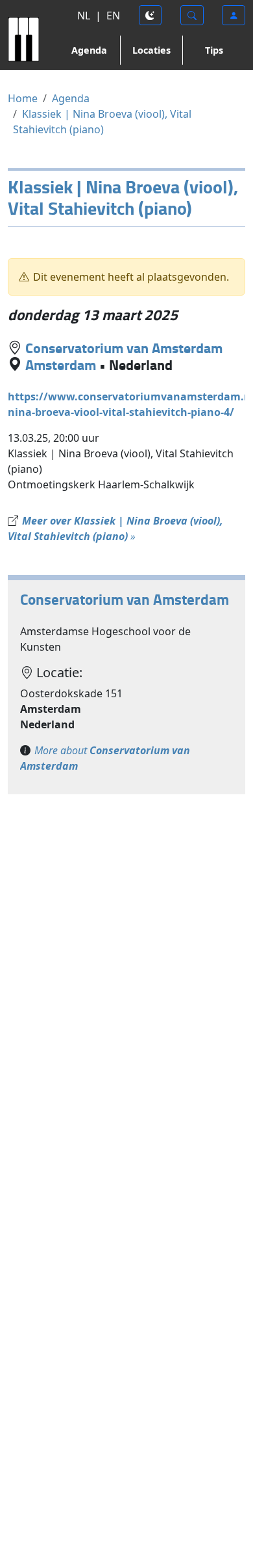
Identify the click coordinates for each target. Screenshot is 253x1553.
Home (23, 98)
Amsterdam (60, 364)
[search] (192, 15)
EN (113, 15)
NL (83, 15)
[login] (233, 15)
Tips (214, 50)
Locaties (151, 50)
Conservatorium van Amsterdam (124, 348)
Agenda (89, 50)
